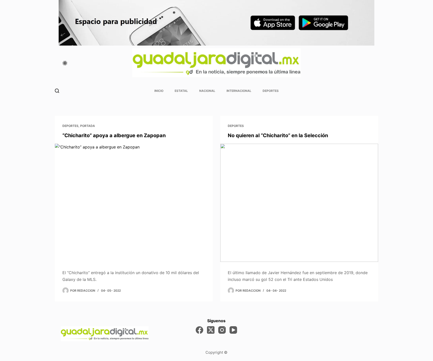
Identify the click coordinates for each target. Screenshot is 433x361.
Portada (87, 126)
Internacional (239, 91)
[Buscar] (57, 91)
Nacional (207, 91)
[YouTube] (233, 330)
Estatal (181, 91)
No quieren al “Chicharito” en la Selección (278, 135)
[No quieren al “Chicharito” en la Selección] (299, 203)
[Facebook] (199, 330)
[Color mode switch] (64, 63)
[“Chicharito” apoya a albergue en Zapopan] (134, 203)
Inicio (158, 91)
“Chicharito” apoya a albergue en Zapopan (114, 135)
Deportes (271, 91)
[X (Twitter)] (210, 330)
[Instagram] (222, 330)
